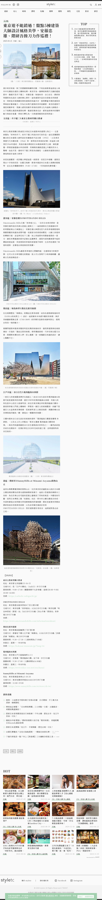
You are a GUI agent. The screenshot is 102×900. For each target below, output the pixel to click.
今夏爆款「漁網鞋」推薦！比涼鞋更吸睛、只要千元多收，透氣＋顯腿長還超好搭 (85, 81)
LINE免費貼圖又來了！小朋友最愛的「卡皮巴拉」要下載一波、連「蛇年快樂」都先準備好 (63, 848)
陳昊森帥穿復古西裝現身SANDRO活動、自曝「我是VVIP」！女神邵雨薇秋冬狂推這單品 (85, 58)
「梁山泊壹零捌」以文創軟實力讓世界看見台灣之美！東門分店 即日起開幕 (13, 793)
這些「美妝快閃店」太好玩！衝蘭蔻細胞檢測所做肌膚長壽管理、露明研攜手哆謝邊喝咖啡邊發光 (85, 46)
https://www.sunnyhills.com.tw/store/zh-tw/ (30, 686)
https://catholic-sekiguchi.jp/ (23, 596)
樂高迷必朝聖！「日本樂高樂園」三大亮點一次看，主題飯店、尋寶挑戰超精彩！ (32, 708)
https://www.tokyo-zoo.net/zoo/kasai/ (27, 667)
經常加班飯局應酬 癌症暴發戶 (14, 819)
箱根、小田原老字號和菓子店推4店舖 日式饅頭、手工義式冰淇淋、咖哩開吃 (32, 701)
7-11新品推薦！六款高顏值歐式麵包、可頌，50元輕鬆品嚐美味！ (62, 821)
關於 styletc (26, 880)
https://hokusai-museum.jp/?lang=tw (27, 646)
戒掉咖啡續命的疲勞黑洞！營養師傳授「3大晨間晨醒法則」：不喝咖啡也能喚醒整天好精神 (85, 70)
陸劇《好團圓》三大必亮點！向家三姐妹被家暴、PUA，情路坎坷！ (86, 848)
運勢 (60, 11)
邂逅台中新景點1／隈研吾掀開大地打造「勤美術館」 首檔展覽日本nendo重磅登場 (32, 721)
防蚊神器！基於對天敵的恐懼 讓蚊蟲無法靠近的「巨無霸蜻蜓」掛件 (86, 821)
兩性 (69, 11)
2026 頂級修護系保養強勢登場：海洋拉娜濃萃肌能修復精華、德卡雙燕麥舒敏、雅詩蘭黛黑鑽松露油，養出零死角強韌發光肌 (85, 33)
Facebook (62, 880)
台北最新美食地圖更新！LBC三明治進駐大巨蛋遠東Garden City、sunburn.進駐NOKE (38, 821)
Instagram (78, 881)
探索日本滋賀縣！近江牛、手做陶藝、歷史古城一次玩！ (29, 727)
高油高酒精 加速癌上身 (86, 790)
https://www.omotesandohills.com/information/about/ (29, 621)
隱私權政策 (50, 895)
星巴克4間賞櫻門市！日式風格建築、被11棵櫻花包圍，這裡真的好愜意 (39, 793)
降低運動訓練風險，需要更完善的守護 (38, 846)
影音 (87, 11)
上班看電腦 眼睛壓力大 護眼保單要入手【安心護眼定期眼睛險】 (63, 793)
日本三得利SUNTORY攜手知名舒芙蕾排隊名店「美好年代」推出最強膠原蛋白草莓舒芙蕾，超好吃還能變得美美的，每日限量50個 (13, 848)
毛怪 (78, 11)
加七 (20, 41)
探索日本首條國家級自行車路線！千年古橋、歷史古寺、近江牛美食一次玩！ (32, 714)
